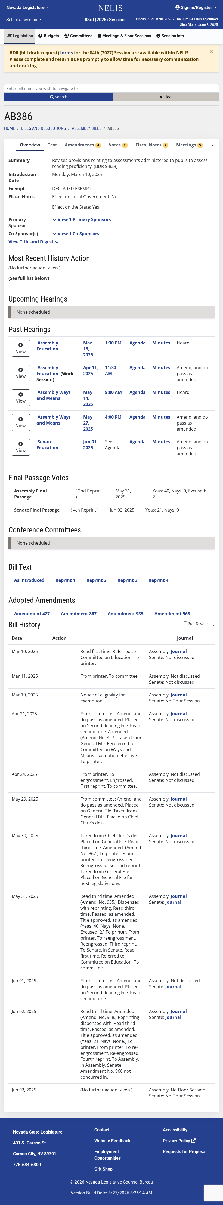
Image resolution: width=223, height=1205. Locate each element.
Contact (101, 1129)
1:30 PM (113, 343)
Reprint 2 (96, 580)
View (21, 351)
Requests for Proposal (184, 1151)
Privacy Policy (177, 1140)
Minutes (161, 343)
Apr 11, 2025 (90, 370)
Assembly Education (47, 346)
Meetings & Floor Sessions (126, 35)
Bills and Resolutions (43, 128)
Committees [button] (80, 35)
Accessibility (175, 1129)
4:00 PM (113, 417)
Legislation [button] (22, 35)
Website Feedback (112, 1140)
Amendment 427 (32, 614)
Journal (179, 651)
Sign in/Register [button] (196, 7)
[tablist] (111, 625)
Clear (167, 96)
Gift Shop (103, 1169)
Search (60, 96)
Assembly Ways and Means (53, 395)
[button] (81, 219)
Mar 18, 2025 (88, 349)
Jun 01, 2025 (90, 445)
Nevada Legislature (26, 7)
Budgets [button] (51, 35)
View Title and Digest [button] (31, 242)
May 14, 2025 (88, 398)
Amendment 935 (125, 614)
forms (66, 53)
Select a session (22, 19)
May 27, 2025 (88, 423)
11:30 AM (110, 370)
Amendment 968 (172, 614)
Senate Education (47, 445)
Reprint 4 (158, 580)
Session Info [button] (172, 35)
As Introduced (29, 580)
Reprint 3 (127, 580)
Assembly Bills (86, 128)
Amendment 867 (79, 614)
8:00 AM (113, 392)
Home (9, 128)
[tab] (30, 145)
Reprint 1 (65, 580)
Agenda (137, 343)
